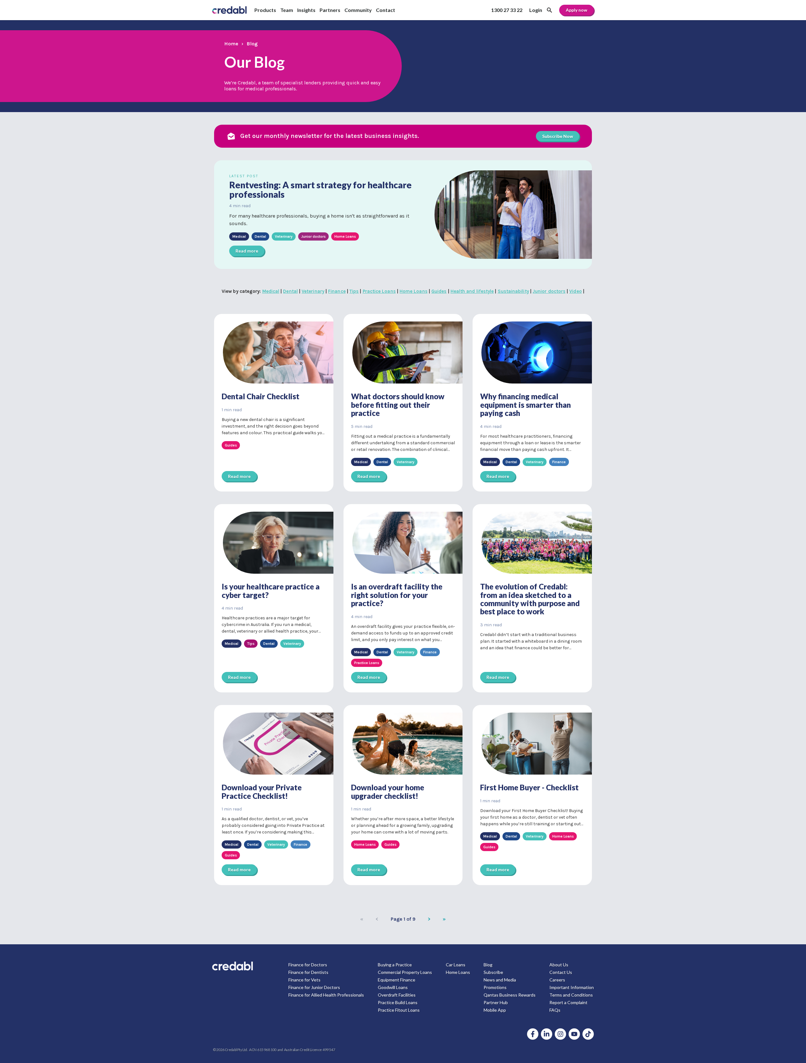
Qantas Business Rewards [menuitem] (510, 995)
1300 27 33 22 (506, 10)
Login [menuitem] (535, 10)
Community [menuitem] (358, 10)
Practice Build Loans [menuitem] (397, 1002)
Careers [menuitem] (557, 979)
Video (575, 291)
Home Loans (414, 291)
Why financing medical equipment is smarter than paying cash (525, 405)
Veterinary (313, 291)
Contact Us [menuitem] (560, 972)
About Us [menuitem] (558, 964)
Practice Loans (379, 291)
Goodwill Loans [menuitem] (393, 987)
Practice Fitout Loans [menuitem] (399, 1010)
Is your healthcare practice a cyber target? (271, 590)
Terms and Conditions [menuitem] (571, 995)
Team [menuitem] (286, 10)
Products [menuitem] (265, 10)
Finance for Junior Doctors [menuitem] (314, 987)
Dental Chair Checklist (260, 396)
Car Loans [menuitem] (455, 964)
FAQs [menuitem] (554, 1010)
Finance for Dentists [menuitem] (308, 972)
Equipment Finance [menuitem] (396, 979)
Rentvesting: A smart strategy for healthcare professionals (320, 189)
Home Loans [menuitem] (458, 972)
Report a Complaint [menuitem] (568, 1002)
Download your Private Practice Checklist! (262, 791)
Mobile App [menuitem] (495, 1010)
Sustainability (513, 291)
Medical (271, 291)
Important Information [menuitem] (571, 987)
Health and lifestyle (472, 291)
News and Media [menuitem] (500, 979)
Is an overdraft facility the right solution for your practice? (396, 595)
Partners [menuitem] (330, 10)
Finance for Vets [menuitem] (304, 979)
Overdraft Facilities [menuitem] (397, 995)
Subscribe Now (557, 136)
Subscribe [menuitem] (493, 972)
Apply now (576, 10)
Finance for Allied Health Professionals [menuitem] (326, 995)
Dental (290, 291)
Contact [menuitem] (385, 10)
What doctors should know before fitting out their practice (398, 405)
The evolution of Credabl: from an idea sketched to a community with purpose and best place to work (530, 599)
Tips (354, 291)
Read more (247, 250)
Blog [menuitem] (488, 964)
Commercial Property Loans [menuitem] (405, 972)
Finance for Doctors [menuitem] (307, 964)
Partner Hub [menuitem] (496, 1002)
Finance (337, 291)
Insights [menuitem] (306, 10)
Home (231, 44)
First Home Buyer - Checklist (529, 787)
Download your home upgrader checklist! (387, 791)
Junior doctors (549, 291)
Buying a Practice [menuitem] (395, 964)
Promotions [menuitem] (495, 987)
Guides (438, 291)
